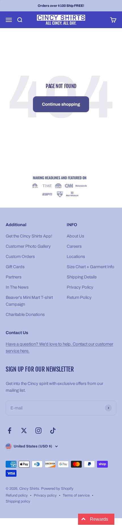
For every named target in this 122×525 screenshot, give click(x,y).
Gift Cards (15, 266)
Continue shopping (61, 104)
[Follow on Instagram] (38, 430)
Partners (14, 277)
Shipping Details (82, 277)
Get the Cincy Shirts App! (29, 236)
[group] (61, 187)
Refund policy (17, 495)
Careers (74, 246)
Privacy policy (45, 495)
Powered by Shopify (57, 489)
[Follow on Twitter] (24, 430)
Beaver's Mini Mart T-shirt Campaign (29, 301)
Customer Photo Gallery (28, 246)
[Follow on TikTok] (53, 430)
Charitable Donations (25, 314)
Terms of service (76, 495)
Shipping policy (18, 501)
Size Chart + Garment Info (90, 266)
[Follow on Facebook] (9, 430)
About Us (75, 236)
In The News (17, 287)
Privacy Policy (80, 287)
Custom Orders (20, 256)
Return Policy (79, 297)
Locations (76, 256)
